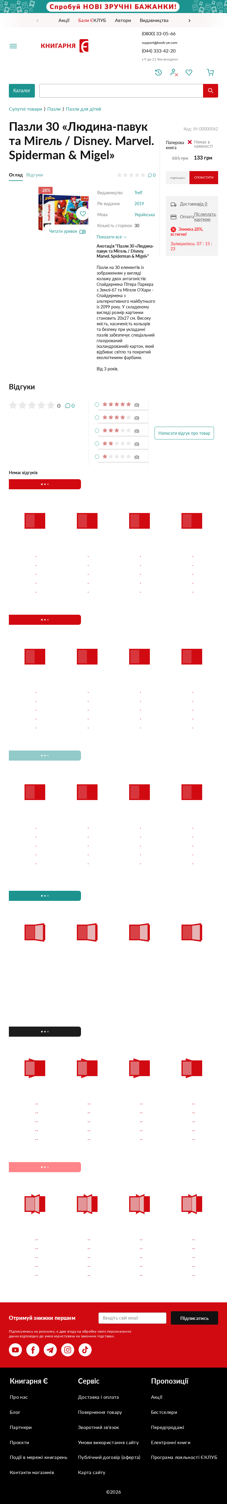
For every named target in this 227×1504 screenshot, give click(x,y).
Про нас (19, 1397)
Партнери (21, 1427)
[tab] (82, 386)
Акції (157, 1397)
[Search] (210, 91)
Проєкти (19, 1442)
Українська (144, 214)
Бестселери (164, 1412)
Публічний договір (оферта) (109, 1457)
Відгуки (34, 174)
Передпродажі (167, 1427)
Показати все (110, 236)
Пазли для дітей (83, 108)
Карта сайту (92, 1472)
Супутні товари (25, 108)
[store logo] (66, 45)
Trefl (138, 192)
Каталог (21, 90)
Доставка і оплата (98, 1397)
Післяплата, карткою (205, 217)
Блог (15, 1412)
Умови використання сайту (108, 1442)
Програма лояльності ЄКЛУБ (184, 1457)
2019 (139, 203)
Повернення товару (100, 1412)
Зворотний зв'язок (98, 1427)
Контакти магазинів (32, 1472)
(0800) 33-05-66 (159, 33)
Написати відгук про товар (184, 433)
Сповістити (203, 177)
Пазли (54, 108)
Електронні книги (170, 1442)
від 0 (202, 203)
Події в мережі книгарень (38, 1457)
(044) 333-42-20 (159, 50)
